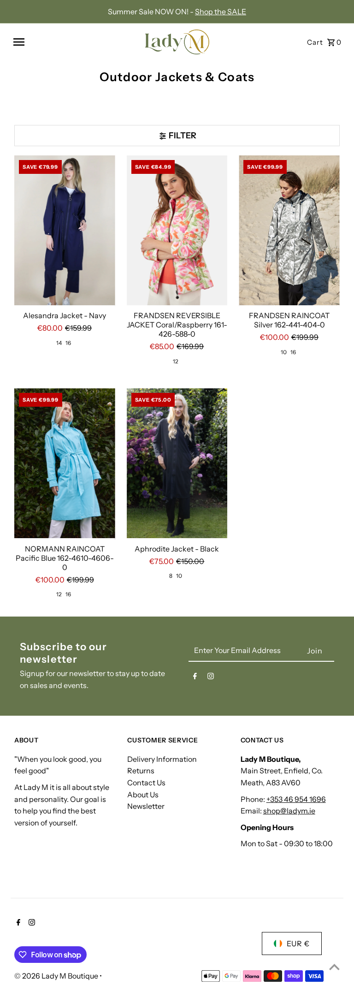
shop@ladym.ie (289, 810)
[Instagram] (210, 678)
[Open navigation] (74, 41)
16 (68, 342)
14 (59, 342)
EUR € (298, 943)
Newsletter (146, 806)
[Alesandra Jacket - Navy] (64, 231)
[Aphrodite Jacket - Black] (177, 464)
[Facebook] (195, 678)
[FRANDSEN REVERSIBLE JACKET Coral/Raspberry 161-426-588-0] (177, 231)
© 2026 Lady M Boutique (57, 975)
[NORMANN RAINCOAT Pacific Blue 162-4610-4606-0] (64, 464)
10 (284, 352)
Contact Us (146, 782)
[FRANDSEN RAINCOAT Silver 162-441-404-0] (289, 231)
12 (175, 361)
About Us (143, 794)
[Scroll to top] (334, 966)
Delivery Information (162, 759)
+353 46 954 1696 (296, 799)
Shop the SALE (220, 11)
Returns (140, 770)
